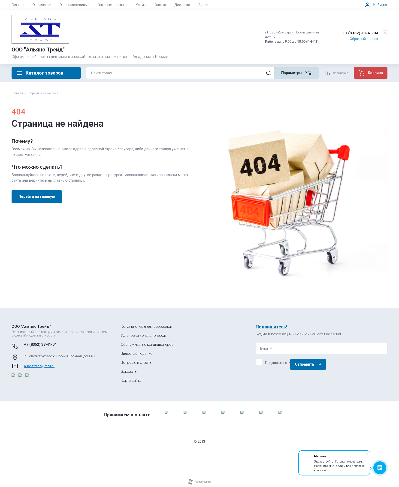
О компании (42, 5)
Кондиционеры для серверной (146, 326)
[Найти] (268, 73)
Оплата (160, 5)
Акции (203, 5)
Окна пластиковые (74, 5)
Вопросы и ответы (136, 362)
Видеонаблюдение (136, 353)
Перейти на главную (36, 196)
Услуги (141, 5)
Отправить (304, 364)
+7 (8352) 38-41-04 (360, 33)
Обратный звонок (364, 39)
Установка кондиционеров (143, 335)
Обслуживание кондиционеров (147, 344)
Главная (18, 5)
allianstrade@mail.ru (39, 366)
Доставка (182, 5)
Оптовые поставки (112, 5)
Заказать (129, 371)
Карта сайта (131, 380)
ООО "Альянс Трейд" (38, 49)
